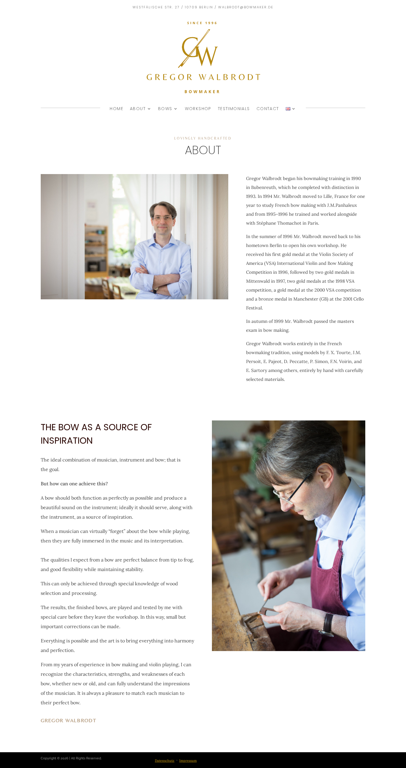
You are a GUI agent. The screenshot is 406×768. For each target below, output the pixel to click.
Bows (165, 109)
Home (116, 109)
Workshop (198, 109)
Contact (267, 109)
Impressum (188, 760)
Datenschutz (164, 760)
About (138, 109)
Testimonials (234, 109)
